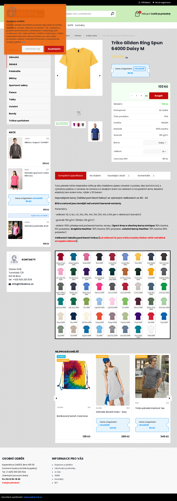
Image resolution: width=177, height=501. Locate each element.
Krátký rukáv (91, 35)
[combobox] (155, 142)
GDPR (70, 25)
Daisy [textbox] (161, 142)
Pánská (78, 35)
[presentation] (57, 75)
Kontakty (80, 25)
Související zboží (118, 175)
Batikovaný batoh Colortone (72, 416)
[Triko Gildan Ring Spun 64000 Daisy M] (78, 68)
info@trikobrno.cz (22, 284)
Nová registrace (163, 2)
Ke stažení (95, 175)
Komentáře (146, 175)
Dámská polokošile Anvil (36, 226)
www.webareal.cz (33, 497)
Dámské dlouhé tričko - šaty (111, 411)
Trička (67, 35)
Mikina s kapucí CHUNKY (37, 142)
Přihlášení (145, 2)
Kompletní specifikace (70, 175)
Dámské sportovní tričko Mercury (37, 174)
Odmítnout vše (32, 49)
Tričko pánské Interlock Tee (149, 408)
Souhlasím (54, 49)
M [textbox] (163, 151)
